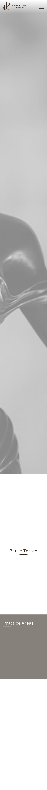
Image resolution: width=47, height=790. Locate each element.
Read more (23, 555)
